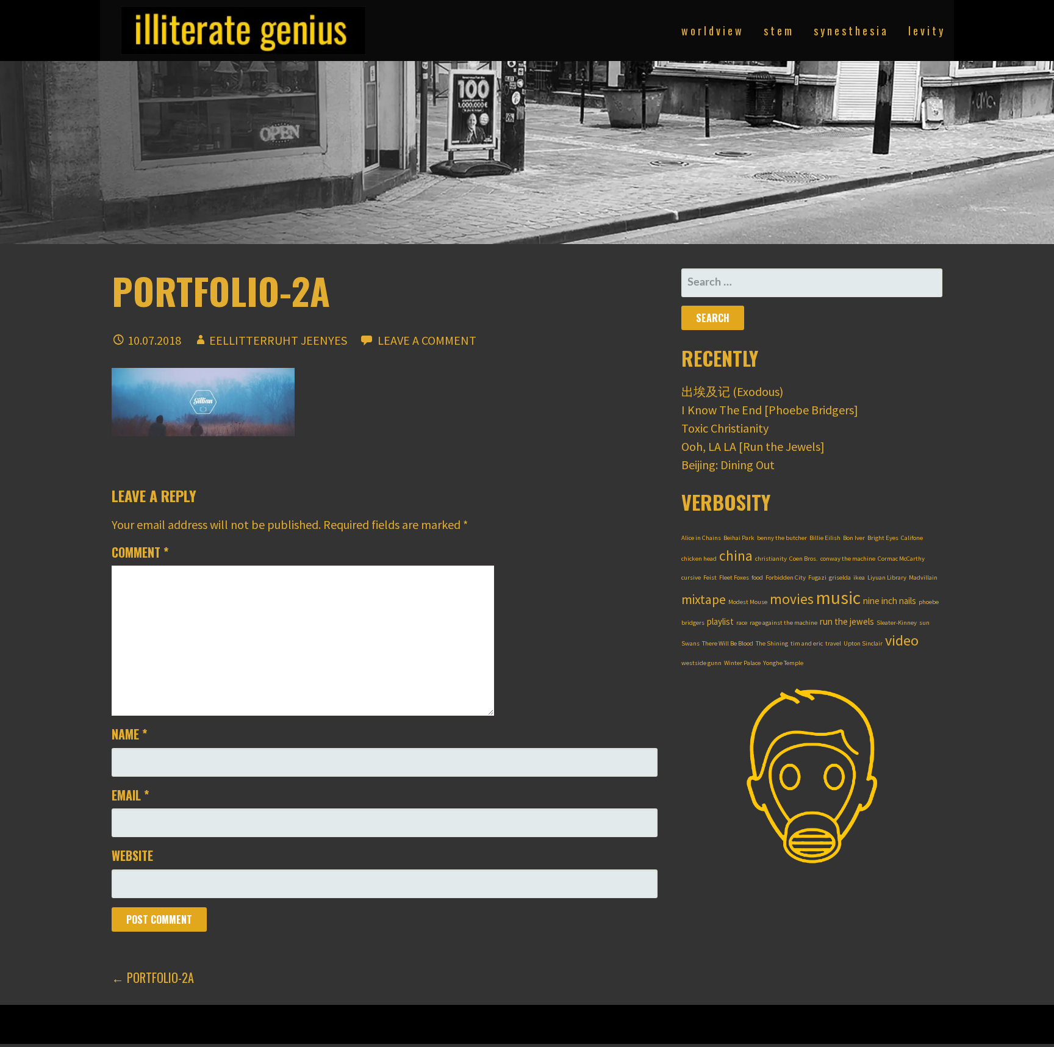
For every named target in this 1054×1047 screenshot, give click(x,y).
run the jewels (847, 621)
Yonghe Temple (783, 663)
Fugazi (817, 577)
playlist (720, 621)
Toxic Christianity (725, 428)
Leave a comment (427, 340)
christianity (771, 559)
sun (924, 623)
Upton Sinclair (863, 643)
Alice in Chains (701, 538)
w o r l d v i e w (711, 30)
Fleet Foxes (734, 577)
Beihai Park (739, 538)
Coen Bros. (803, 559)
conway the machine (847, 559)
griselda (840, 577)
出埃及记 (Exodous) (732, 391)
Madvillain (923, 577)
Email (130, 795)
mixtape (703, 599)
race (741, 623)
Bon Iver (854, 538)
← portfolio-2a (153, 977)
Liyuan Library (886, 577)
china (736, 555)
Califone (912, 538)
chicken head (699, 559)
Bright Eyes (882, 538)
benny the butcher (782, 538)
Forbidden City (785, 577)
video (902, 640)
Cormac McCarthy (901, 559)
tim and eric (806, 643)
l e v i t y (925, 30)
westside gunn (701, 663)
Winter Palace (742, 663)
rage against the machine (783, 623)
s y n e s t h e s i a (850, 30)
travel (833, 643)
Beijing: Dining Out (728, 464)
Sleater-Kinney (897, 623)
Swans (690, 643)
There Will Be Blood (727, 643)
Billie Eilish (825, 538)
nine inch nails (889, 600)
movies (792, 599)
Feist (710, 577)
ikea (859, 577)
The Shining (772, 643)
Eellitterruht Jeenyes (278, 340)
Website (132, 855)
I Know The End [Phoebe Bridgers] (769, 409)
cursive (691, 577)
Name (129, 734)
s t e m (778, 30)
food (757, 577)
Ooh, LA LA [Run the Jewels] (753, 446)
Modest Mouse (747, 602)
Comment (140, 552)
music (838, 597)
